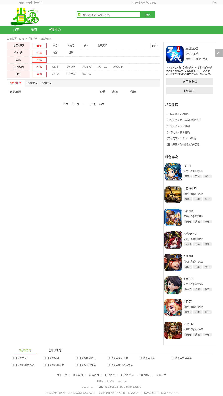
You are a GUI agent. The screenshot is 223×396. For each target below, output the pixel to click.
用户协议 (110, 375)
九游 (55, 52)
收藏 (214, 2)
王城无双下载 (147, 358)
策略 (195, 53)
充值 (86, 45)
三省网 (100, 387)
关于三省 (62, 375)
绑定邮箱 (86, 74)
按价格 (31, 83)
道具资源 (102, 45)
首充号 (71, 45)
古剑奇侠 (188, 211)
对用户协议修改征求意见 (143, 2)
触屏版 (110, 381)
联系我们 (78, 375)
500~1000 (102, 67)
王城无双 (46, 38)
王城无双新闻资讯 (86, 358)
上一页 (75, 104)
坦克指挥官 (190, 188)
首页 (16, 29)
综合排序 (15, 83)
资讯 (34, 29)
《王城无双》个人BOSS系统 (180, 138)
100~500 (86, 67)
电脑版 (100, 381)
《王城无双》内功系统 (177, 114)
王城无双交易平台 (182, 358)
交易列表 (188, 171)
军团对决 (188, 256)
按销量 (45, 83)
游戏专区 (189, 90)
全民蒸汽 (188, 301)
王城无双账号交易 (86, 365)
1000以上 (118, 67)
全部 (39, 45)
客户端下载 (190, 81)
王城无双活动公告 (118, 358)
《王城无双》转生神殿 (177, 132)
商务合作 (94, 375)
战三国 (187, 166)
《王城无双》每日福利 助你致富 (182, 120)
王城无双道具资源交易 (120, 365)
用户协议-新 (127, 375)
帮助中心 (55, 29)
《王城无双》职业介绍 (177, 126)
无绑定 (55, 74)
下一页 (92, 104)
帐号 (55, 45)
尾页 (101, 104)
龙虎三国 (188, 279)
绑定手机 (71, 74)
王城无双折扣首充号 (23, 365)
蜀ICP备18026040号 (170, 393)
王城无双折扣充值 (54, 365)
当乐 (70, 52)
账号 (207, 176)
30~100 (71, 67)
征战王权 (188, 324)
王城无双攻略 (51, 358)
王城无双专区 (19, 358)
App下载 (122, 381)
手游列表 (32, 38)
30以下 (55, 67)
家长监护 (161, 375)
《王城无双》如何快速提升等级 (182, 144)
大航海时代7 (190, 233)
